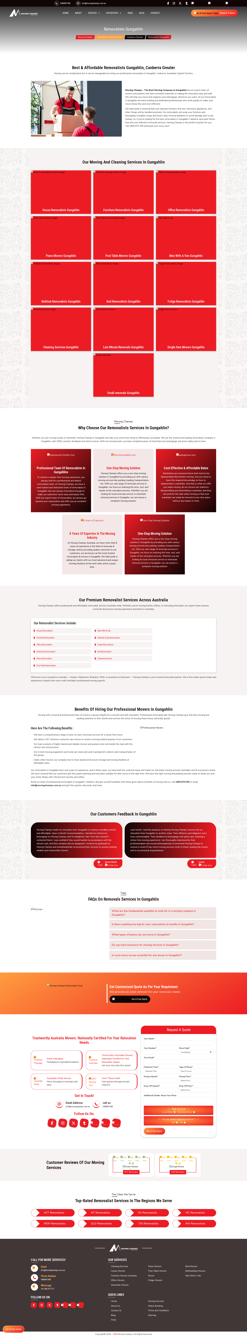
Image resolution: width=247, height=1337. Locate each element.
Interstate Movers (120, 1285)
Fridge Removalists (105, 644)
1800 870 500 (183, 782)
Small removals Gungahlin (123, 393)
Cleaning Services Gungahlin (61, 347)
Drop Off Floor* (186, 1086)
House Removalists (45, 630)
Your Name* (149, 1038)
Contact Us (116, 1310)
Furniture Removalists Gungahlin (123, 210)
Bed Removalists (104, 651)
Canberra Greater (135, 37)
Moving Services (156, 1301)
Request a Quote (227, 13)
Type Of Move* (186, 1067)
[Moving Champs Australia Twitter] (181, 3)
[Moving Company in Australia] (23, 13)
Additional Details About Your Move (160, 1095)
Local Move (167, 1112)
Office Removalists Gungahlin (186, 210)
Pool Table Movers (157, 1270)
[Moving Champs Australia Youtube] (233, 3)
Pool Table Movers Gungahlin (123, 256)
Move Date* (184, 1048)
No (181, 1122)
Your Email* (149, 1057)
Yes (173, 1122)
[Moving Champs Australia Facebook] (169, 3)
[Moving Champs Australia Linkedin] (199, 3)
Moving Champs (85, 37)
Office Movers (118, 1280)
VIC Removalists (195, 1212)
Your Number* (150, 1048)
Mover (151, 1275)
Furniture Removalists (46, 637)
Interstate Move (185, 1112)
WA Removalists (195, 1223)
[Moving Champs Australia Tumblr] (187, 3)
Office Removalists (44, 644)
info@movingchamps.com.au (94, 3)
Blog (141, 12)
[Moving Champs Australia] (123, 1248)
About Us (115, 1305)
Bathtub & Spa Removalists (109, 637)
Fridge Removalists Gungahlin (186, 301)
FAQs (130, 12)
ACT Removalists (54, 1212)
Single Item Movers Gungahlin (186, 347)
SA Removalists (147, 1212)
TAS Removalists (148, 1223)
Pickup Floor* (185, 1076)
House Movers (118, 1270)
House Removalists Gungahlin (61, 210)
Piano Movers (154, 1266)
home (66, 12)
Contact (155, 12)
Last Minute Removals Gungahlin (123, 347)
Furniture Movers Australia (124, 1275)
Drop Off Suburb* (152, 1086)
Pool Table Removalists (46, 665)
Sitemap (152, 1315)
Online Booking (155, 1305)
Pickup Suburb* (151, 1076)
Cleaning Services (105, 658)
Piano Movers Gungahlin (61, 256)
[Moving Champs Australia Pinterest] (216, 3)
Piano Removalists (44, 658)
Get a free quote (139, 999)
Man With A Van (104, 630)
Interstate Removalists (46, 651)
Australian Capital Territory (109, 37)
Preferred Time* (151, 1067)
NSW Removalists (55, 1223)
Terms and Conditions (158, 1310)
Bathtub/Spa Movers (195, 1270)
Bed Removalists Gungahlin (123, 301)
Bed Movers (191, 1266)
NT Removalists (100, 1212)
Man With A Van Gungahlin (186, 256)
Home (114, 1301)
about (78, 12)
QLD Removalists (101, 1223)
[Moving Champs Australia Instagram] (175, 3)
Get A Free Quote (154, 1131)
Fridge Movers (155, 1280)
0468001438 (65, 3)
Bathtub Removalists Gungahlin (61, 301)
